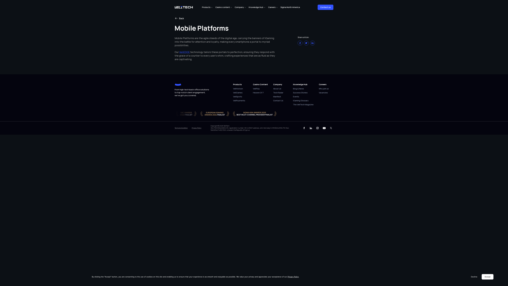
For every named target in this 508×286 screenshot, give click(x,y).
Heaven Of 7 (258, 93)
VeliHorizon (238, 89)
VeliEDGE (184, 52)
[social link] (304, 128)
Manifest (277, 97)
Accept (488, 277)
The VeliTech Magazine (303, 105)
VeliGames (237, 93)
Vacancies (323, 93)
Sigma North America (290, 7)
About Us (277, 89)
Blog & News (298, 89)
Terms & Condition (181, 128)
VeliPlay (256, 89)
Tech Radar (278, 93)
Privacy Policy (196, 128)
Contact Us (278, 101)
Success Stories (300, 93)
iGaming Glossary (301, 101)
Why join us (324, 89)
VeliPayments (239, 101)
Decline (474, 277)
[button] (300, 43)
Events (296, 97)
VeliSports (237, 97)
